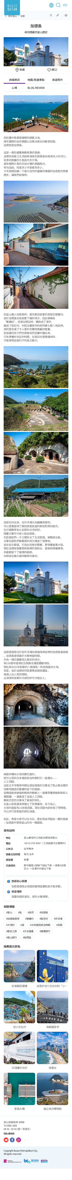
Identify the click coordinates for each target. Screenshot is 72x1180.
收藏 (22, 70)
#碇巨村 (44, 918)
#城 (22, 925)
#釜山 (9, 912)
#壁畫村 (29, 918)
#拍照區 (27, 937)
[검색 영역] (59, 6)
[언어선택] (51, 5)
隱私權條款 (9, 1133)
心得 (14, 88)
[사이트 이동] (6, 1139)
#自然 (31, 912)
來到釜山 (12, 16)
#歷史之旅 (11, 931)
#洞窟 (59, 925)
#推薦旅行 (45, 931)
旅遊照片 (57, 80)
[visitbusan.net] (12, 7)
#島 (20, 912)
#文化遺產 (28, 931)
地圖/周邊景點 (36, 80)
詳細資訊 (14, 80)
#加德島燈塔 (12, 918)
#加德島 (44, 912)
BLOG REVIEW (36, 88)
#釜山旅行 (11, 937)
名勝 (22, 16)
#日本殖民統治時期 (40, 925)
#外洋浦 (58, 918)
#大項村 (10, 925)
